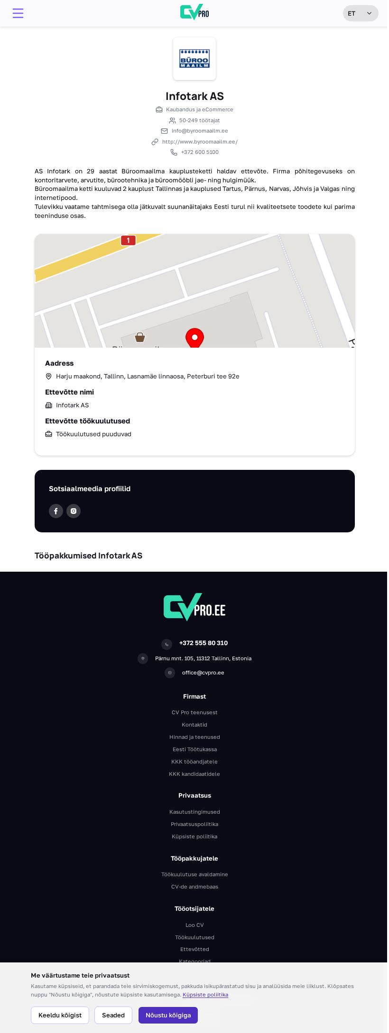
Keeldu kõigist (60, 1015)
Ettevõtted (194, 949)
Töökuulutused (194, 937)
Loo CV (194, 925)
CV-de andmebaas (194, 886)
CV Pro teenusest (195, 712)
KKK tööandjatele (194, 761)
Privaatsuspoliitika (194, 824)
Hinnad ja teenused (194, 737)
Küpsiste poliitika (205, 994)
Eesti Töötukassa (195, 749)
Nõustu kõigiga (168, 1015)
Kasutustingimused (194, 811)
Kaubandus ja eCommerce (199, 109)
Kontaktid (194, 724)
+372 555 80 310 (203, 643)
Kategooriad (195, 961)
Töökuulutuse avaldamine (194, 874)
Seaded (113, 1015)
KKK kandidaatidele (194, 774)
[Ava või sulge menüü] (18, 13)
